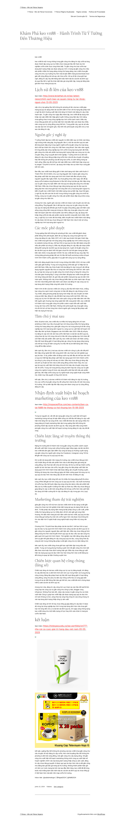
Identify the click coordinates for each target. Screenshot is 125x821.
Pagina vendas (81, 12)
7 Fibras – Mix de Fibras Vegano (31, 7)
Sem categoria (58, 786)
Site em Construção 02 (79, 16)
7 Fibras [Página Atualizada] (64, 12)
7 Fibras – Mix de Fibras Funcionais (39, 12)
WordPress (101, 814)
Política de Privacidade (97, 12)
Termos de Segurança (97, 16)
